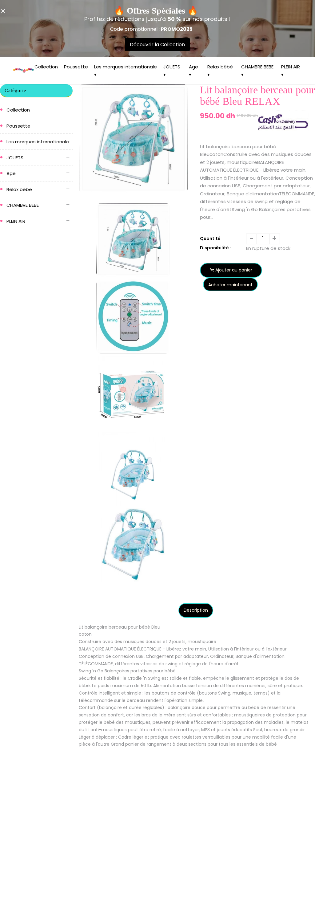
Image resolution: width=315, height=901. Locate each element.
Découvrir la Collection (157, 44)
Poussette (76, 66)
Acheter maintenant (230, 285)
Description (196, 610)
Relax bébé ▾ (220, 70)
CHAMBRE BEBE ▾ (257, 70)
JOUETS (14, 157)
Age (11, 173)
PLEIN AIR (15, 221)
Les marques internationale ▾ (125, 70)
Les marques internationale (37, 141)
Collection (46, 66)
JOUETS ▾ (171, 70)
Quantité (210, 238)
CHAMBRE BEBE (22, 205)
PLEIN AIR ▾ (290, 70)
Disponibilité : (215, 248)
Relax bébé (19, 189)
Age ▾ (193, 70)
